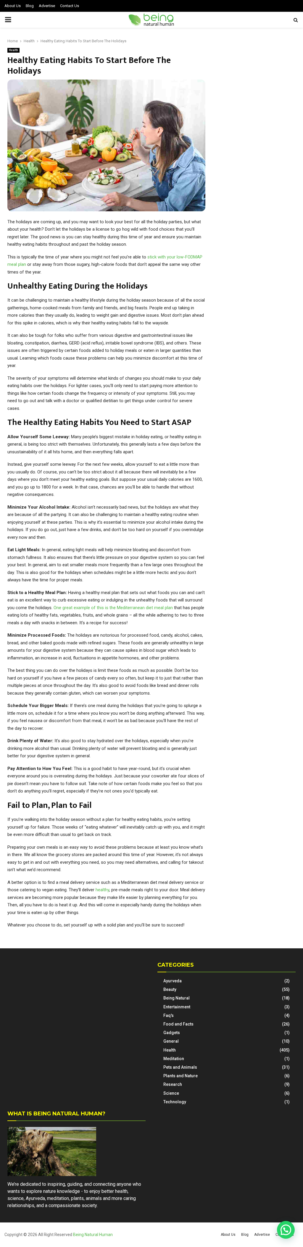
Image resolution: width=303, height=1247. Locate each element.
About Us (12, 6)
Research (172, 1084)
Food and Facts (178, 1024)
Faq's (168, 1015)
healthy (102, 889)
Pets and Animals (180, 1067)
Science (171, 1093)
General (171, 1041)
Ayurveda (172, 980)
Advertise (47, 6)
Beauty (169, 989)
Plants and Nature (180, 1075)
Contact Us (69, 6)
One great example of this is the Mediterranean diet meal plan (113, 607)
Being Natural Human (93, 1234)
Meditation (173, 1058)
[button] (286, 1230)
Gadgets (171, 1032)
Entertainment (176, 1007)
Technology (174, 1101)
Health (13, 50)
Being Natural (176, 998)
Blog (30, 6)
